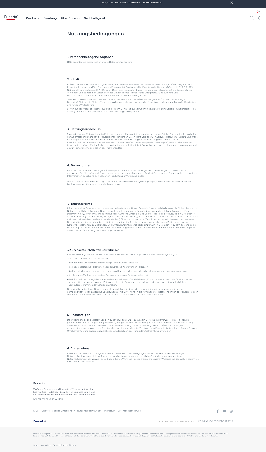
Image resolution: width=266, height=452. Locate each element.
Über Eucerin (70, 18)
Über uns (163, 421)
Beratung (50, 18)
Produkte (32, 18)
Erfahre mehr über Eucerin (48, 399)
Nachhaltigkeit (94, 18)
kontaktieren (87, 361)
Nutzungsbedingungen (89, 410)
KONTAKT (45, 410)
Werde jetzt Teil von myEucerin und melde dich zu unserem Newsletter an (131, 2)
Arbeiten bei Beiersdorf (182, 421)
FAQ (35, 410)
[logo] (11, 18)
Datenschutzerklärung (120, 62)
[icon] (217, 411)
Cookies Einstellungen (63, 410)
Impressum (109, 410)
